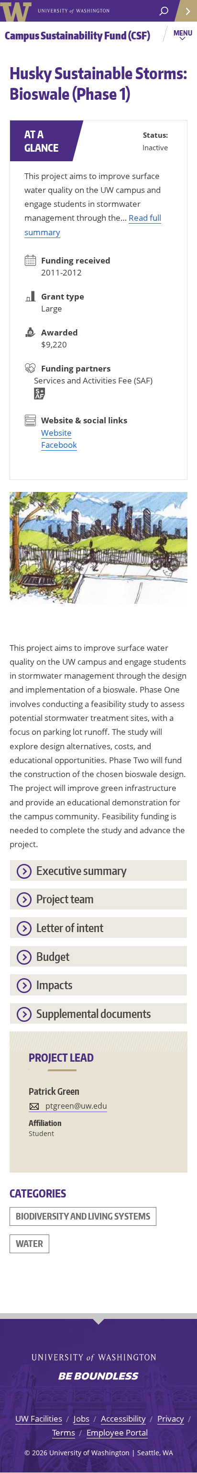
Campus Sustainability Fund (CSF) (77, 35)
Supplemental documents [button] (93, 1013)
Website (56, 432)
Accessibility (123, 1418)
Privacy (170, 1418)
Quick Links (185, 11)
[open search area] (164, 11)
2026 (39, 1452)
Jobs (81, 1418)
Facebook (59, 444)
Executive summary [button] (81, 870)
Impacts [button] (54, 984)
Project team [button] (65, 898)
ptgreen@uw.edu (76, 1106)
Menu (184, 36)
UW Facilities (38, 1418)
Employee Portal (117, 1432)
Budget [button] (52, 956)
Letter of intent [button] (69, 927)
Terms (63, 1432)
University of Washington (17, 11)
